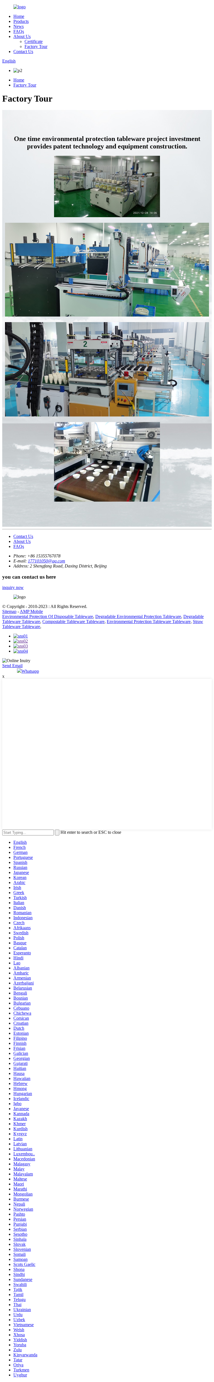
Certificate (34, 41)
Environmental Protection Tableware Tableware (149, 621)
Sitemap (9, 611)
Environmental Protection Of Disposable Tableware (47, 616)
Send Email (12, 665)
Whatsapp (30, 671)
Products (21, 21)
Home (18, 16)
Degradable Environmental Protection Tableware (138, 616)
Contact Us (23, 51)
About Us (22, 36)
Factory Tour (36, 46)
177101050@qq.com (46, 561)
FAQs (18, 31)
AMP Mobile (31, 611)
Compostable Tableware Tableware (73, 621)
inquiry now (13, 587)
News (18, 26)
